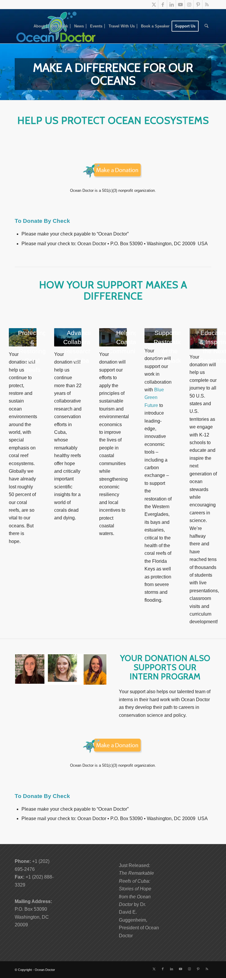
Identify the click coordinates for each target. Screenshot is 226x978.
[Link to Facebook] (162, 4)
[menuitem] (39, 26)
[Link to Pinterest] (198, 4)
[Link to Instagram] (189, 4)
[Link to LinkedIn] (171, 4)
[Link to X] (153, 4)
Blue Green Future (154, 397)
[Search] (206, 26)
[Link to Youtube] (180, 4)
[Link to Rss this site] (206, 4)
